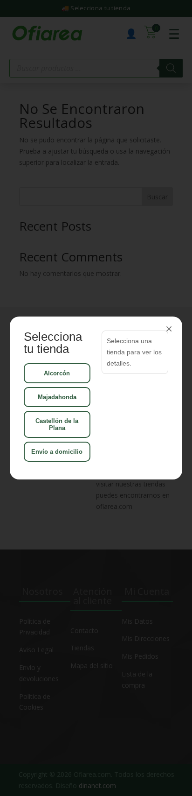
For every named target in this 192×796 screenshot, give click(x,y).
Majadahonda (57, 397)
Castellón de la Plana (56, 424)
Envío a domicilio (56, 451)
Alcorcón (57, 373)
